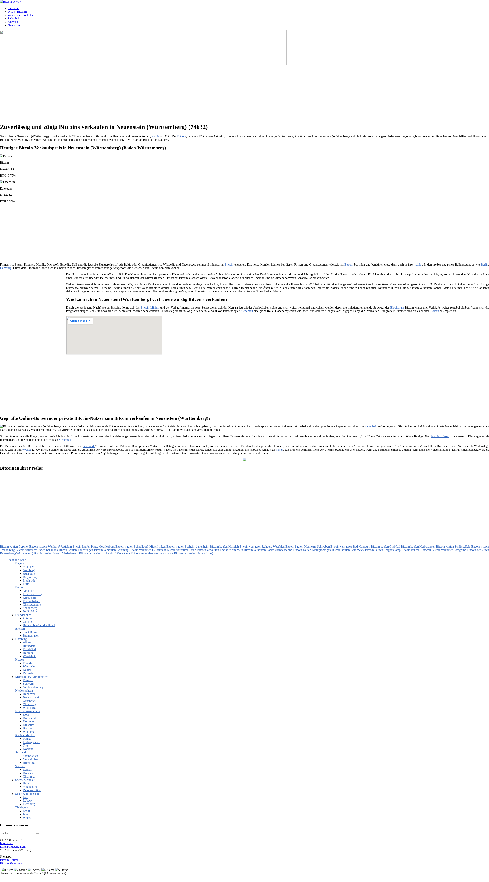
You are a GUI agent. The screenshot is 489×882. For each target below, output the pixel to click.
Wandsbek (29, 656)
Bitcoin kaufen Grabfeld (385, 546)
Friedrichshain (31, 601)
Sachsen (20, 766)
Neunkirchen (31, 759)
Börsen (434, 311)
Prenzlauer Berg (32, 594)
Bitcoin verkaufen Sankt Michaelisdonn (268, 550)
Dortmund (29, 721)
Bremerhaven (31, 635)
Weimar (27, 817)
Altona (27, 642)
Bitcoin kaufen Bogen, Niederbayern (56, 553)
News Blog (14, 25)
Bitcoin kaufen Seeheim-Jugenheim (187, 546)
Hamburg (5, 268)
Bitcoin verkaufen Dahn (181, 550)
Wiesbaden (29, 666)
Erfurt (26, 810)
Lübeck (27, 800)
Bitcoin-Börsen (440, 436)
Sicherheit (14, 18)
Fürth (26, 584)
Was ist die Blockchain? (22, 15)
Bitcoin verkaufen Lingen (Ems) (193, 553)
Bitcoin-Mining (150, 307)
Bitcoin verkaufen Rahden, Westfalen (262, 546)
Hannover (29, 694)
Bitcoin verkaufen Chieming (111, 550)
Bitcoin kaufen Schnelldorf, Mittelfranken (140, 546)
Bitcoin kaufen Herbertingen (418, 546)
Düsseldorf (29, 718)
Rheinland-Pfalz (25, 735)
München (28, 566)
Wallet (418, 264)
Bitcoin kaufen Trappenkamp (383, 550)
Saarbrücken (30, 755)
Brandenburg (23, 614)
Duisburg (28, 724)
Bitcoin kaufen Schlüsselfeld (453, 546)
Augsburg (29, 573)
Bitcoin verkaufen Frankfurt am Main (220, 550)
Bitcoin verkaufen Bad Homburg (350, 546)
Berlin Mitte (30, 611)
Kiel (25, 797)
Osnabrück (29, 700)
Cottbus (27, 621)
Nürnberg (29, 570)
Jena (25, 814)
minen (279, 449)
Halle (26, 783)
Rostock (28, 680)
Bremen (20, 628)
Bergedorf (29, 645)
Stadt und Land (17, 559)
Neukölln (28, 590)
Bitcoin (155, 136)
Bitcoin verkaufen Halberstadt (148, 550)
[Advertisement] (117, 92)
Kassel (27, 669)
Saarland (20, 752)
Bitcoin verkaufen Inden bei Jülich (37, 550)
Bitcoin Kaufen (9, 860)
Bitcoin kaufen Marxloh (224, 546)
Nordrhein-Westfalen (27, 711)
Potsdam (28, 618)
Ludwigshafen (31, 742)
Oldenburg (29, 704)
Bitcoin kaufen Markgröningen (312, 550)
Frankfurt (28, 663)
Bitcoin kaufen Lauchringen (76, 550)
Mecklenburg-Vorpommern (31, 676)
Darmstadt (29, 673)
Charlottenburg (32, 604)
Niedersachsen (24, 690)
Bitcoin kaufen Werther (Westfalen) (50, 546)
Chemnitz (29, 776)
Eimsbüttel (29, 649)
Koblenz (28, 749)
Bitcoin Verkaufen (11, 863)
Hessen (19, 659)
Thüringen (21, 807)
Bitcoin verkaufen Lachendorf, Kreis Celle (104, 553)
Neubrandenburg (33, 687)
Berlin (484, 264)
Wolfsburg (29, 707)
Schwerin (28, 683)
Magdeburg (30, 786)
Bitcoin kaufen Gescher (14, 546)
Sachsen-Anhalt (24, 780)
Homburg (29, 762)
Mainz (27, 738)
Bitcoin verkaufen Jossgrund (449, 550)
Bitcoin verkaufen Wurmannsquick (152, 553)
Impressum (6, 843)
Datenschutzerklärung (13, 846)
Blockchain (397, 307)
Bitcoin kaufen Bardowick (348, 550)
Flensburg (29, 804)
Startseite (13, 8)
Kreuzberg (29, 597)
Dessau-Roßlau (32, 790)
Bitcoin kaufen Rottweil (416, 550)
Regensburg (30, 577)
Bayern (19, 563)
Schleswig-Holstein (27, 793)
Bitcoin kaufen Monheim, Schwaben (307, 546)
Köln (26, 714)
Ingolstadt (29, 580)
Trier (26, 745)
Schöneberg (30, 608)
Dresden (28, 773)
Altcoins (13, 21)
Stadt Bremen (31, 632)
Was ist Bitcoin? (17, 11)
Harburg (28, 652)
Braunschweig (31, 697)
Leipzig (27, 769)
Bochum (28, 728)
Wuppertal (29, 731)
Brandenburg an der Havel (39, 625)
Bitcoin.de (89, 446)
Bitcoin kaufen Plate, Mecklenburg (94, 546)
